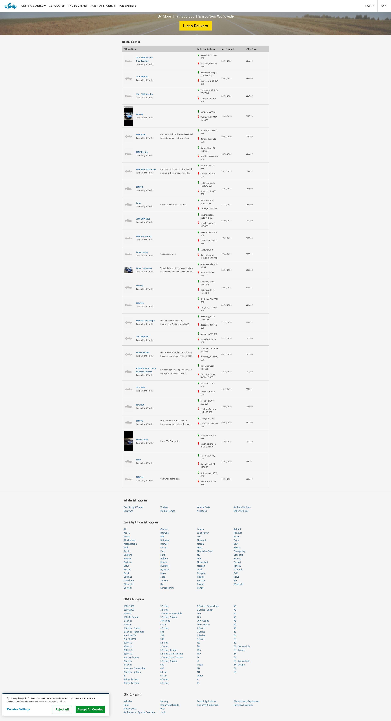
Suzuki (237, 562)
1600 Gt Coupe (131, 617)
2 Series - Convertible (134, 668)
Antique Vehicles (242, 507)
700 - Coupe (203, 620)
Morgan (201, 565)
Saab (236, 540)
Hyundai (164, 569)
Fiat (162, 551)
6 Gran (163, 672)
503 (162, 635)
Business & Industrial (208, 705)
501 (162, 631)
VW (235, 580)
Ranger (200, 587)
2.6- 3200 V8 (130, 635)
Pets (162, 708)
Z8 (235, 668)
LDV (199, 536)
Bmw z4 (139, 114)
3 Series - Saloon (168, 617)
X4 (235, 613)
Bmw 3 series (142, 439)
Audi (126, 547)
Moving (164, 701)
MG (198, 554)
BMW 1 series (142, 152)
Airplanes (202, 510)
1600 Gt (127, 613)
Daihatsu (165, 540)
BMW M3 (140, 303)
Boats (127, 705)
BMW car (140, 477)
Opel (199, 569)
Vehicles (128, 701)
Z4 (235, 653)
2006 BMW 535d (143, 219)
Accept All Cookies (90, 709)
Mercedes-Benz (205, 551)
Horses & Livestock (243, 705)
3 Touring (165, 620)
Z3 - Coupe (239, 650)
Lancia (200, 529)
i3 (198, 657)
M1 (198, 668)
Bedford (128, 554)
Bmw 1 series (142, 252)
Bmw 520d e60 (142, 352)
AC (125, 529)
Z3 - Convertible (242, 646)
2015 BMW (140, 387)
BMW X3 (139, 421)
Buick (126, 573)
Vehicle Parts (203, 507)
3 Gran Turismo (131, 679)
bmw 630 (140, 405)
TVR (236, 573)
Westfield (238, 584)
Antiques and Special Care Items (140, 712)
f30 (198, 642)
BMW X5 (139, 187)
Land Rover (203, 532)
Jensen (164, 580)
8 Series (201, 635)
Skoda (237, 547)
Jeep (162, 576)
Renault (238, 532)
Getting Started (32, 6)
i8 (198, 661)
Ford (162, 554)
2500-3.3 (128, 650)
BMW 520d (140, 134)
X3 (235, 606)
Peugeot (201, 573)
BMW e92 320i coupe (145, 320)
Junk (163, 712)
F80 (199, 653)
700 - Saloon (203, 624)
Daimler (164, 543)
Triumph (238, 569)
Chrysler (128, 587)
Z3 (235, 639)
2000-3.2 (128, 642)
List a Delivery (195, 25)
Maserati (201, 540)
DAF (162, 536)
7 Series (201, 628)
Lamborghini (167, 587)
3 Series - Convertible (171, 613)
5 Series (164, 642)
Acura (127, 532)
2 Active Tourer (131, 657)
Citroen (164, 529)
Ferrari (163, 547)
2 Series (128, 661)
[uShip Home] (10, 6)
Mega (200, 547)
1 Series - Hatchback (134, 631)
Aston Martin (130, 543)
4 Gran (163, 624)
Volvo (236, 576)
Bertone (128, 562)
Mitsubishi (202, 562)
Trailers (164, 507)
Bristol (127, 569)
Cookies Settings (18, 709)
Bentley (127, 558)
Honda (163, 562)
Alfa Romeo (129, 540)
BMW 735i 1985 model (146, 169)
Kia (162, 584)
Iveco (163, 573)
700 (199, 613)
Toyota (237, 565)
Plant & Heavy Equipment (246, 701)
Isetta (200, 664)
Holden (164, 558)
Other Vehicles (241, 510)
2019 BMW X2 (142, 77)
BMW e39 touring (144, 236)
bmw (138, 203)
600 (162, 664)
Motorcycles (130, 708)
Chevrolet (129, 584)
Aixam (127, 536)
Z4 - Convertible (242, 661)
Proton (200, 584)
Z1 (235, 631)
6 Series (164, 679)
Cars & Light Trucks (133, 507)
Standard (238, 554)
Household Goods (169, 705)
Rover (237, 536)
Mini (199, 558)
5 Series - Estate (168, 650)
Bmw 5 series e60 (144, 268)
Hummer (164, 565)
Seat (236, 543)
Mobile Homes (167, 510)
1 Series (128, 620)
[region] (55, 704)
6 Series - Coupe (205, 609)
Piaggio (201, 576)
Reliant (237, 529)
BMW (126, 565)
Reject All (62, 709)
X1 (198, 679)
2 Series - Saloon (132, 672)
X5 (235, 617)
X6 (235, 624)
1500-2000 (129, 606)
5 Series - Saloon (168, 661)
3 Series (164, 606)
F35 (199, 650)
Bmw (138, 460)
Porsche (201, 580)
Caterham (129, 580)
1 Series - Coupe (132, 628)
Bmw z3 (139, 286)
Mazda (200, 543)
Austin (127, 551)
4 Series (164, 628)
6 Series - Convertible (208, 606)
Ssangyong (239, 551)
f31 (198, 646)
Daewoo (164, 532)
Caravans (128, 510)
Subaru (237, 558)
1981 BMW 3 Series (144, 94)
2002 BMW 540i (143, 336)
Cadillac (128, 576)
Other (200, 675)
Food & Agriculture (206, 701)
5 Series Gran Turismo (171, 653)
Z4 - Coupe (239, 664)
